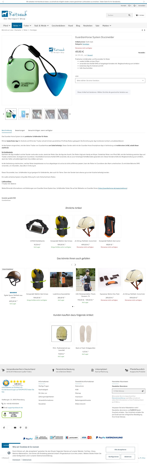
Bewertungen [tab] (20, 130)
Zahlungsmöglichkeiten (46, 397)
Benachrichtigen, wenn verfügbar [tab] (40, 130)
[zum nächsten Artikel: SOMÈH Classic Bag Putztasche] (142, 30)
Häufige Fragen (44, 386)
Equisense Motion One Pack (109, 294)
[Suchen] (129, 15)
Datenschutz (26, 460)
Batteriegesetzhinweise (83, 400)
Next (70, 114)
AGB (76, 390)
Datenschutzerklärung (118, 398)
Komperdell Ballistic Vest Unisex (61, 241)
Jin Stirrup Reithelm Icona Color (86, 241)
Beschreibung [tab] (7, 130)
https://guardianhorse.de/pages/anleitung (112, 188)
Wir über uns (43, 393)
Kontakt (123, 6)
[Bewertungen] (13, 292)
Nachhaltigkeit (43, 390)
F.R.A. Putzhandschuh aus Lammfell (61, 349)
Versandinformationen (46, 400)
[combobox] (110, 80)
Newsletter (42, 404)
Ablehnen (128, 457)
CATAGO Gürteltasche (37, 241)
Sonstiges (86, 44)
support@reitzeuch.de (15, 408)
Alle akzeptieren (120, 449)
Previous (3, 114)
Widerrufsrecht (80, 404)
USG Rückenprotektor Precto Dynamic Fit (85, 295)
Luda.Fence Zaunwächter (61, 294)
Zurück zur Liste (7, 30)
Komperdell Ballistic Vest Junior (109, 241)
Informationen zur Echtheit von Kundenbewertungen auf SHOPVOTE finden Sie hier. (18, 389)
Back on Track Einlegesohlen (85, 348)
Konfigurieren (114, 457)
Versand (90, 55)
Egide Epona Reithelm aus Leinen (13, 296)
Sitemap (78, 393)
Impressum (16, 460)
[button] (3, 2)
